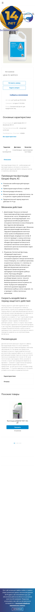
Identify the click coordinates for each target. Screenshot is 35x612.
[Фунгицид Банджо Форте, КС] (17, 45)
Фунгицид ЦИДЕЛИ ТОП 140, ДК (17, 422)
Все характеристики (9, 136)
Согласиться (17, 609)
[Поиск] (33, 14)
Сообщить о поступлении (19, 95)
